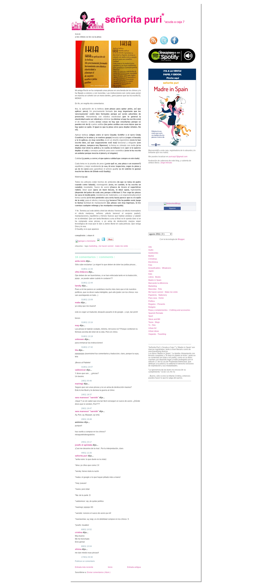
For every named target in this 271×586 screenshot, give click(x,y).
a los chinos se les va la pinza (88, 37)
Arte (150, 247)
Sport (150, 316)
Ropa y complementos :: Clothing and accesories (169, 310)
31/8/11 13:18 (87, 336)
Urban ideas (153, 331)
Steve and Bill (154, 319)
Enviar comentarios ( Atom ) (98, 572)
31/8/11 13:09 (87, 299)
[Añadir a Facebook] (99, 241)
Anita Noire (80, 261)
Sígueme (172, 208)
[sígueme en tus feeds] (153, 45)
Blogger (181, 239)
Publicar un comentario (85, 561)
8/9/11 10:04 (86, 546)
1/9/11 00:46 (86, 381)
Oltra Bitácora (81, 272)
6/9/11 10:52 (86, 529)
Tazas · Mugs (154, 322)
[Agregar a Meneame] (86, 241)
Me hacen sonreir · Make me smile (113, 246)
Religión (152, 307)
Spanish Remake (155, 313)
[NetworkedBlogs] (172, 203)
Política (151, 301)
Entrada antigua (134, 567)
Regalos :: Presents (156, 304)
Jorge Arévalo (166, 163)
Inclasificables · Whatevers (159, 268)
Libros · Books (154, 277)
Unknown (80, 339)
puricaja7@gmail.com (178, 156)
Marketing (93, 246)
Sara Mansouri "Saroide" (87, 397)
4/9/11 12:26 (86, 453)
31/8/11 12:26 (87, 269)
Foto (150, 265)
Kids (150, 274)
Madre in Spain (154, 280)
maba (78, 302)
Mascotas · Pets (155, 289)
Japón (151, 271)
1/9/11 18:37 (86, 394)
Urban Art (152, 328)
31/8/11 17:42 (87, 347)
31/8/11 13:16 (87, 322)
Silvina (78, 549)
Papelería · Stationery (157, 295)
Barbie (151, 256)
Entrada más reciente (84, 567)
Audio (150, 250)
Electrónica (153, 262)
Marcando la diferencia (158, 283)
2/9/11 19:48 (86, 419)
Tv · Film (152, 325)
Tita (77, 350)
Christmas (152, 259)
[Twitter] (103, 241)
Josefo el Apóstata (84, 445)
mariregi (79, 384)
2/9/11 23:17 (86, 442)
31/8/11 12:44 (87, 283)
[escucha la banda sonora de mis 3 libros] (171, 62)
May (77, 325)
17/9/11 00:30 (87, 557)
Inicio (110, 567)
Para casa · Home (156, 298)
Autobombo (153, 253)
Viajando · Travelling (157, 334)
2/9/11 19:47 (86, 408)
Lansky (78, 286)
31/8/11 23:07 (87, 367)
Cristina (79, 532)
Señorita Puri (81, 456)
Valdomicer (80, 370)
